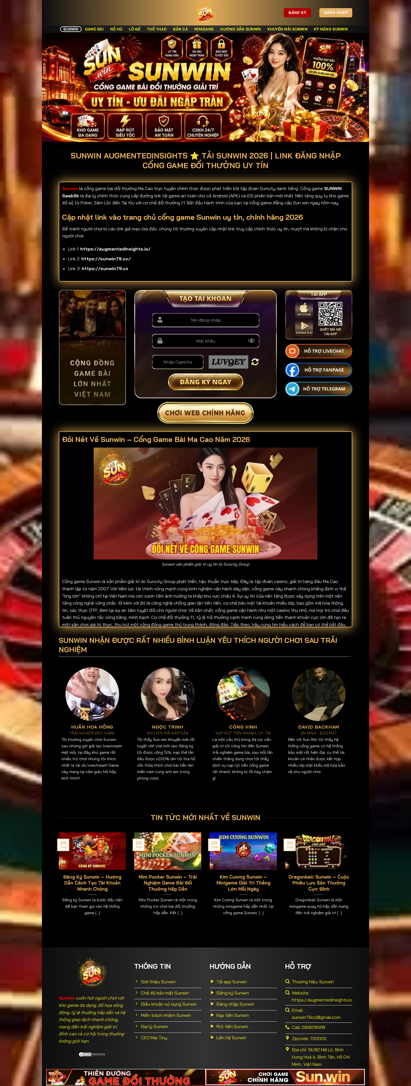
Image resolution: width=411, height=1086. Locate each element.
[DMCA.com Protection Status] (92, 1054)
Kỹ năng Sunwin (331, 29)
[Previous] (57, 881)
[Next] (353, 881)
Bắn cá (180, 29)
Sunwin (71, 29)
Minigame (204, 29)
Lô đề (134, 29)
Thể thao (157, 29)
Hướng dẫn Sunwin (240, 29)
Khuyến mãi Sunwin (288, 29)
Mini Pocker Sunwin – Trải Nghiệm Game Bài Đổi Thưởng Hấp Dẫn (168, 883)
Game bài (94, 29)
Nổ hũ (116, 29)
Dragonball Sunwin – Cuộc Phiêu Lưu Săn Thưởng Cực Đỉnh (319, 883)
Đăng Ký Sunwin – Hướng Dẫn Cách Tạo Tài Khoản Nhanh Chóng (92, 883)
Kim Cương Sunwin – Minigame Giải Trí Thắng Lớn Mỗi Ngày (243, 883)
